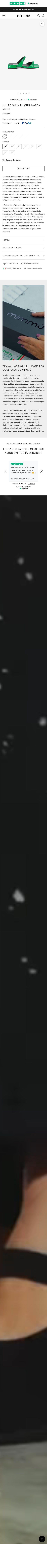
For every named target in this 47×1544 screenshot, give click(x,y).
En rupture (23, 168)
